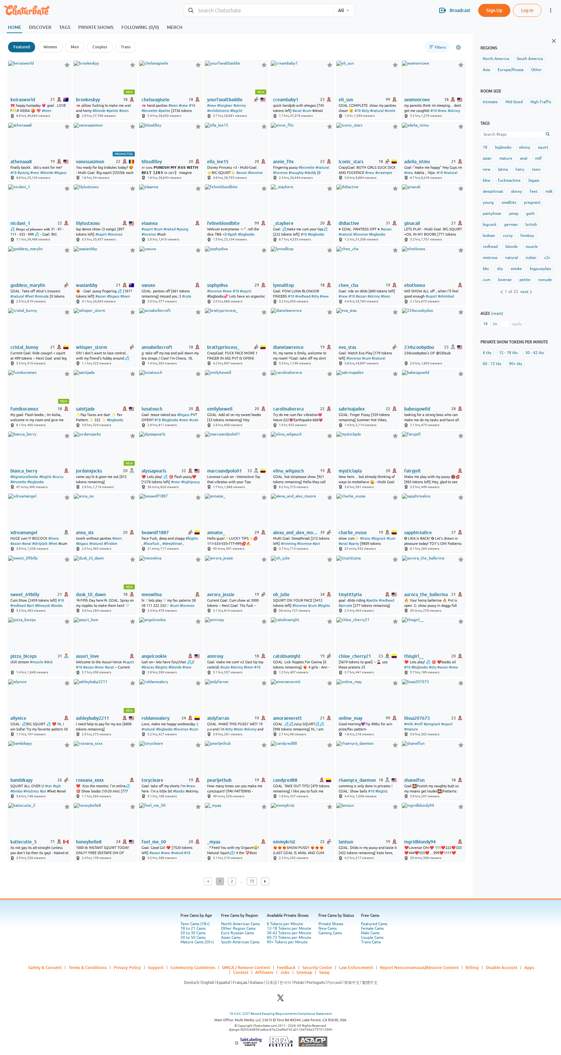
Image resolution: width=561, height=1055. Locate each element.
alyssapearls (154, 470)
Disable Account (501, 967)
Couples (100, 46)
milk (549, 191)
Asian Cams (231, 937)
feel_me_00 (154, 841)
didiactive (349, 223)
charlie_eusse (353, 532)
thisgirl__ (414, 656)
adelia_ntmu (417, 161)
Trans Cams (371, 942)
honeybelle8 (89, 841)
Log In (527, 10)
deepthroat (493, 191)
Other (536, 69)
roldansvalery (155, 718)
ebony (524, 147)
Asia (486, 69)
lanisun (346, 841)
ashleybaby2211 (92, 718)
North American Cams (240, 924)
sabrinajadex (352, 408)
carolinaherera (288, 408)
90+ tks (515, 364)
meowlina (152, 594)
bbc (486, 268)
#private (345, 605)
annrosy (215, 656)
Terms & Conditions (88, 967)
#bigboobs (246, 234)
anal (523, 158)
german (511, 224)
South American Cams (240, 942)
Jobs (285, 972)
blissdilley (152, 161)
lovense (505, 279)
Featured (21, 46)
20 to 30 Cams (193, 933)
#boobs (57, 605)
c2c (547, 257)
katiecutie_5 (23, 841)
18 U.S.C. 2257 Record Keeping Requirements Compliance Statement (280, 1013)
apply (517, 324)
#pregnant (432, 724)
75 (252, 881)
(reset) (497, 313)
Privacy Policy (127, 967)
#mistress (31, 791)
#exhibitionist (218, 111)
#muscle (36, 662)
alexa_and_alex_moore (296, 532)
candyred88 (285, 780)
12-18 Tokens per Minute (289, 928)
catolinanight (287, 656)
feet (534, 191)
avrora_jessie (220, 594)
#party (354, 544)
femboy (527, 235)
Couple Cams (372, 937)
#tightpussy (190, 482)
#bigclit (236, 111)
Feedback (286, 967)
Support (156, 967)
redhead (490, 246)
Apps (529, 967)
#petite (112, 111)
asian (487, 158)
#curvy (58, 477)
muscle (532, 246)
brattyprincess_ (223, 347)
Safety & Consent (45, 967)
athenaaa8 (21, 161)
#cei (48, 786)
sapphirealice (418, 532)
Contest (240, 972)
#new (183, 105)
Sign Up (494, 10)
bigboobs (503, 147)
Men (75, 46)
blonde (511, 246)
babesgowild (417, 408)
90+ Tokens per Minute (287, 942)
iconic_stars (351, 161)
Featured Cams (374, 924)
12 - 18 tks (508, 352)
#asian (241, 173)
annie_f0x (283, 161)
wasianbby (86, 285)
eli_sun (346, 99)
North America (496, 58)
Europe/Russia (510, 69)
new (486, 169)
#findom (110, 544)
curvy (508, 235)
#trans (53, 538)
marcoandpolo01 (224, 470)
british (531, 224)
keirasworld (22, 99)
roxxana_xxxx (90, 780)
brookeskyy (88, 99)
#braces (148, 667)
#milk (408, 724)
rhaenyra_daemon (357, 780)
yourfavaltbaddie (225, 99)
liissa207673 (417, 718)
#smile (390, 111)
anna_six (85, 532)
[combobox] (259, 10)
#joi (43, 791)
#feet (29, 296)
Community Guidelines (192, 967)
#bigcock (378, 538)
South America (530, 58)
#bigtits (45, 477)
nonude (545, 279)
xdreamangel (23, 532)
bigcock (489, 224)
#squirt (101, 234)
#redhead (302, 296)
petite (524, 279)
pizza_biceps (23, 656)
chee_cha (348, 285)
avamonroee (417, 99)
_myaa (213, 841)
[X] (280, 999)
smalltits (509, 202)
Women (50, 46)
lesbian (489, 235)
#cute (186, 296)
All (341, 10)
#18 (192, 105)
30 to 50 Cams (193, 937)
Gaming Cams (330, 933)
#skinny (239, 105)
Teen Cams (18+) (195, 924)
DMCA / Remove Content (246, 967)
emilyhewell (219, 408)
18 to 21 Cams (193, 928)
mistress (490, 257)
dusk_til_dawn (91, 594)
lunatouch (152, 408)
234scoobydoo (419, 347)
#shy (365, 111)
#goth (232, 234)
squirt (543, 147)
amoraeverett (287, 718)
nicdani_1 (20, 223)
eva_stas (347, 347)
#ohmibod (446, 296)
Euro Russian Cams (237, 933)
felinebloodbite (223, 223)
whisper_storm (91, 347)
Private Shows (330, 924)
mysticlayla (350, 470)
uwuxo (148, 285)
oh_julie (281, 594)
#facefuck (151, 544)
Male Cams (370, 933)
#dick (48, 662)
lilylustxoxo (88, 223)
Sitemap (304, 972)
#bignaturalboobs (24, 477)
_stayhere (283, 223)
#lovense (255, 173)
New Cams (327, 928)
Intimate (490, 102)
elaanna (149, 223)
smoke (516, 268)
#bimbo (16, 791)
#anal (297, 111)
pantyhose (492, 213)
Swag (324, 972)
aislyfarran (218, 718)
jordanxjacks (89, 470)
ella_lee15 (218, 161)
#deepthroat (172, 544)
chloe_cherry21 (355, 656)
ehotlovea (414, 285)
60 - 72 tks (492, 364)
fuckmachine (509, 180)
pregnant (532, 202)
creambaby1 (285, 99)
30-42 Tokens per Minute (289, 933)
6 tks (487, 352)
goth (530, 213)
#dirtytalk (40, 544)
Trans (126, 46)
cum (486, 279)
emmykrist (284, 841)
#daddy (310, 173)
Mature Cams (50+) (197, 942)
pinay (513, 213)
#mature (411, 729)
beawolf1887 (155, 532)
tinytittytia (350, 594)
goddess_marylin (27, 285)
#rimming (288, 544)
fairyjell (412, 470)
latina (503, 169)
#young (23, 173)
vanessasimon (90, 161)
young (488, 202)
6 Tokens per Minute (285, 924)
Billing (472, 967)
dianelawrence (288, 347)
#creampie (383, 173)
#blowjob (42, 605)
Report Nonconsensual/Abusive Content (419, 967)
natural (511, 257)
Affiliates (264, 972)
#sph (57, 786)
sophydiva (217, 285)
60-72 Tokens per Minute (289, 937)
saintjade (85, 408)
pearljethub (219, 780)
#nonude (42, 296)
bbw (486, 180)
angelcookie (154, 656)
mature (505, 158)
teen (536, 169)
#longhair (224, 105)
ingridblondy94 (420, 841)
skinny (516, 191)
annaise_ (216, 532)
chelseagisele (155, 99)
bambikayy (21, 780)
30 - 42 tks (534, 352)
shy (500, 268)
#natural (377, 111)
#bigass (60, 173)
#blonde (99, 111)
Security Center (317, 967)
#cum (307, 111)
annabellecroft (157, 347)
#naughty (296, 173)
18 (485, 147)
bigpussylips (540, 268)
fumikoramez (24, 408)
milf (538, 158)
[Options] (458, 47)
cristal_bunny (24, 347)
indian (531, 257)
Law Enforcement (356, 967)
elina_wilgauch (288, 470)
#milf (418, 724)
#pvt (316, 544)
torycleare (152, 780)
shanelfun (414, 780)
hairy (520, 169)
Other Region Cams (238, 928)
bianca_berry (23, 470)
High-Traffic (541, 102)
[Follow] (67, 64)
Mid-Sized (514, 102)
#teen (46, 111)
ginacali (412, 223)
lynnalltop (283, 285)
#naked (170, 229)
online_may (350, 718)
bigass (534, 180)
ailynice (18, 718)
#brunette (149, 111)
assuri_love (87, 656)
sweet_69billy (24, 594)
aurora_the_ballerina (426, 594)
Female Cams (372, 928)
